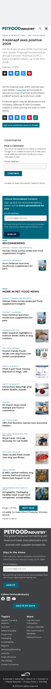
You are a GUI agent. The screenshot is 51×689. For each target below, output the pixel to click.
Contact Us (43, 679)
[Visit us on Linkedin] (8, 599)
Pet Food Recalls (11, 348)
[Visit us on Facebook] (3, 599)
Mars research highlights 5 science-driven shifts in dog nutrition (17, 336)
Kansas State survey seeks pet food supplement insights (22, 252)
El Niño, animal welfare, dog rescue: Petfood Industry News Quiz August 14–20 (17, 475)
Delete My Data (25, 606)
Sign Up (11, 234)
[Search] (40, 28)
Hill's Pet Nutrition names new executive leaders (24, 424)
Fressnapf (21, 90)
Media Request (14, 682)
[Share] (11, 73)
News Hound (8, 470)
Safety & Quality (10, 366)
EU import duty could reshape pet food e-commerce (14, 408)
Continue (13, 173)
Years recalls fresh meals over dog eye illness (16, 456)
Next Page (28, 508)
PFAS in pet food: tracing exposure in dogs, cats (16, 370)
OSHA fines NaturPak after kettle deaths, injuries (17, 388)
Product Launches (11, 260)
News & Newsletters (14, 35)
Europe (6, 402)
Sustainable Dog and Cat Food (15, 488)
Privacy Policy (29, 682)
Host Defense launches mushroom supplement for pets (17, 266)
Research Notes (10, 330)
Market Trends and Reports (17, 248)
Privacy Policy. (10, 229)
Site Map (43, 682)
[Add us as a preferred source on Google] (35, 117)
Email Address (12, 162)
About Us (30, 679)
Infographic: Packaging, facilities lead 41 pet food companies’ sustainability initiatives (16, 495)
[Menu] (46, 28)
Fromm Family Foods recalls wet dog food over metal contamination (16, 354)
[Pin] (29, 73)
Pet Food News (36, 35)
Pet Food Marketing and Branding (15, 434)
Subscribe (7, 679)
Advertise (19, 679)
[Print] (4, 73)
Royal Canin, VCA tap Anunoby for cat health (15, 439)
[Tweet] (23, 73)
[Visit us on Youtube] (14, 599)
